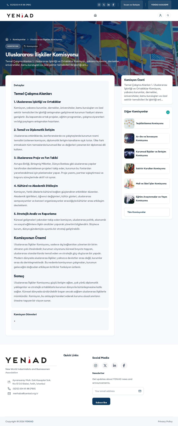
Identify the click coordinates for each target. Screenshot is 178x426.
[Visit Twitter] (104, 5)
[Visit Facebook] (113, 5)
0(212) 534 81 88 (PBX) (20, 4)
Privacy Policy (165, 421)
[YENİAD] (20, 15)
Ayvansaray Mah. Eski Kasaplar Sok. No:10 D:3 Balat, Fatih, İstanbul (32, 382)
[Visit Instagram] (99, 5)
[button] (168, 15)
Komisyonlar (19, 39)
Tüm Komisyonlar (136, 212)
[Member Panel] (160, 15)
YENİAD (29, 421)
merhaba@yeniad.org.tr (25, 393)
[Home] (95, 15)
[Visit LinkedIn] (109, 5)
